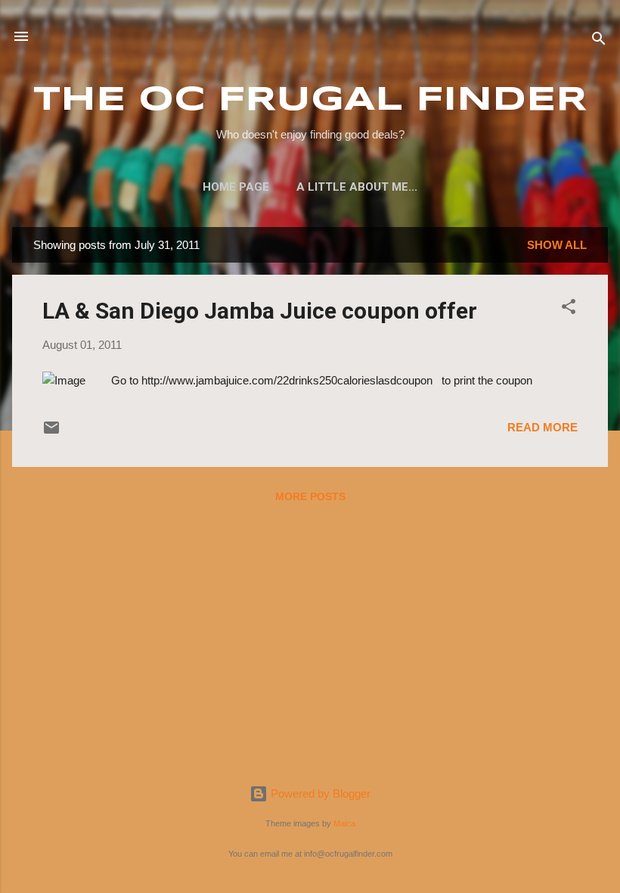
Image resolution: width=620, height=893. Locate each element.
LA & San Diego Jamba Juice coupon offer (259, 310)
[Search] (599, 41)
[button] (569, 309)
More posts (310, 496)
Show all (557, 244)
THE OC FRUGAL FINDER (310, 100)
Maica (344, 823)
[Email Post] (51, 432)
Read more (542, 427)
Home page (236, 187)
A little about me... (356, 187)
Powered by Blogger (319, 793)
